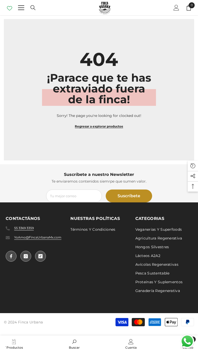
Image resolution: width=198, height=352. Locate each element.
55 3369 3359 (24, 228)
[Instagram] (25, 256)
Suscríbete (129, 195)
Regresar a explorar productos (99, 126)
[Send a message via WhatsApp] (187, 341)
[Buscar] (33, 8)
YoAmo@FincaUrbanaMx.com (37, 237)
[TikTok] (40, 256)
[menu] (21, 8)
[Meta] (11, 256)
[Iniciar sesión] (176, 8)
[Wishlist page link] (9, 7)
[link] (74, 344)
